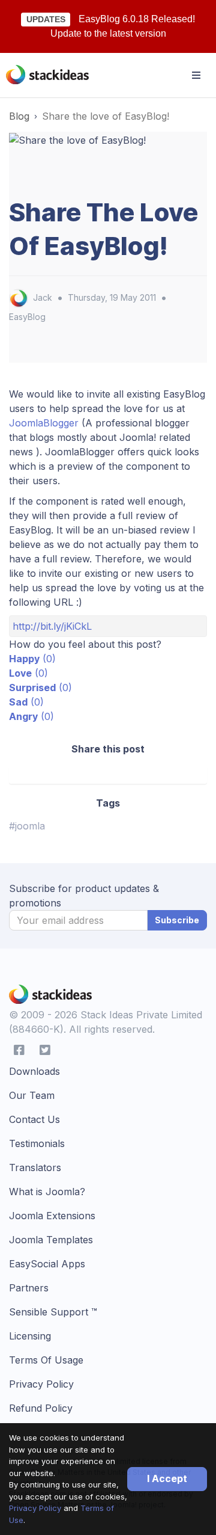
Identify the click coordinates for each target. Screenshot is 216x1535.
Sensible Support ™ (53, 1312)
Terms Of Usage (46, 1360)
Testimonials (37, 1143)
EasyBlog (27, 317)
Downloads (34, 1071)
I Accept (167, 1478)
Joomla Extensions (52, 1216)
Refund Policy (41, 1408)
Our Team (32, 1095)
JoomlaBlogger (45, 423)
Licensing (30, 1336)
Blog (19, 116)
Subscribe (177, 920)
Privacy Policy (35, 1508)
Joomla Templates (51, 1240)
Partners (29, 1288)
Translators (35, 1167)
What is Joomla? (47, 1192)
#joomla (27, 826)
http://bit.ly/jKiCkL (52, 626)
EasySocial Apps (47, 1264)
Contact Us (34, 1119)
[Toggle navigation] (196, 75)
